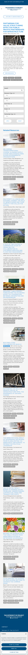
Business (14, 176)
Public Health (15, 556)
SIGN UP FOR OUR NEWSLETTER (14, 1)
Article (5, 366)
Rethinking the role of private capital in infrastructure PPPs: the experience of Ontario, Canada (13, 392)
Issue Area (7, 103)
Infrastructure (18, 77)
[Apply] (21, 90)
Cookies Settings (14, 652)
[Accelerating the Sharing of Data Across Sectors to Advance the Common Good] (14, 577)
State (9, 513)
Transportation (7, 79)
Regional (12, 320)
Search (6, 88)
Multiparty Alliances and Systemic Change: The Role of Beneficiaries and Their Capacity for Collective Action (14, 202)
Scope (6, 109)
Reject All (14, 648)
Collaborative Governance (9, 466)
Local (16, 600)
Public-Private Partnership (17, 79)
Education (20, 318)
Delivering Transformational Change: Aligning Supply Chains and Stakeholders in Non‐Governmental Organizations (13, 153)
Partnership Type (8, 114)
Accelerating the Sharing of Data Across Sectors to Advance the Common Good (14, 581)
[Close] (25, 633)
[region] (14, 643)
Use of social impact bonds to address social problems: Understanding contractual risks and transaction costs (13, 491)
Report (5, 77)
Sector (6, 98)
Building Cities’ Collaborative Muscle (12, 343)
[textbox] (14, 95)
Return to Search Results (14, 16)
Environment (6, 271)
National (21, 600)
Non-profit (6, 179)
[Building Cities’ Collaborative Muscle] (14, 341)
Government (10, 77)
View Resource (9, 73)
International (12, 179)
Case (5, 513)
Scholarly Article (7, 176)
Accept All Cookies (14, 644)
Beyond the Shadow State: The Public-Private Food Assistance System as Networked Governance (13, 536)
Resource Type (8, 93)
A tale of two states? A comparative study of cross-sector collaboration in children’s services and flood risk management (12, 248)
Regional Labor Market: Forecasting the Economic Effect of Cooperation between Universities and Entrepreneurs (14, 294)
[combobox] (14, 95)
